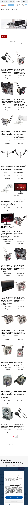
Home (2, 9)
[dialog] (14, 486)
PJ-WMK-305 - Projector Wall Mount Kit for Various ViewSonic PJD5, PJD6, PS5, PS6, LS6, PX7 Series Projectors (7, 203)
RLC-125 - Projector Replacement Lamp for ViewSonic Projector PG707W (7, 333)
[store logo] (3, 5)
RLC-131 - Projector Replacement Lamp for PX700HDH (7, 426)
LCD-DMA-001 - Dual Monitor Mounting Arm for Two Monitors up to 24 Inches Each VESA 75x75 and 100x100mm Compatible (7, 168)
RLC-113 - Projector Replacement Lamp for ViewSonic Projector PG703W (7, 102)
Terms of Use (14, 480)
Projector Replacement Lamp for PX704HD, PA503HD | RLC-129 (20, 393)
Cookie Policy (7, 480)
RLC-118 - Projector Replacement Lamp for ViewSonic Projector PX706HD (20, 234)
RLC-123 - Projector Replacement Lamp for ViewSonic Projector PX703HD (20, 299)
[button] (7, 78)
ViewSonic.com (4, 1)
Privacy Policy (16, 479)
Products (8, 9)
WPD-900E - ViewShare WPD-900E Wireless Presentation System (7, 70)
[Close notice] (22, 473)
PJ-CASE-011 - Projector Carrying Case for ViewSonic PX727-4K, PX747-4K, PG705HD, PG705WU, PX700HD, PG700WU (7, 300)
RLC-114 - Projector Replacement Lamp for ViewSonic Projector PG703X (20, 267)
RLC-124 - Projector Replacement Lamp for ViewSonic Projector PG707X (20, 333)
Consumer (24, 1)
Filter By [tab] (4, 36)
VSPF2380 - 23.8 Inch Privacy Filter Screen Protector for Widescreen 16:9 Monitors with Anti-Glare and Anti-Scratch (7, 235)
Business (18, 1)
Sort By (7, 44)
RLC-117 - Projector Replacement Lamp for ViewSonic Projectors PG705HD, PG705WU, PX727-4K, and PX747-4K (20, 102)
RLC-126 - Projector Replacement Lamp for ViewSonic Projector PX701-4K (7, 363)
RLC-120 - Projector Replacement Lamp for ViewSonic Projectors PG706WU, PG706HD (20, 71)
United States (18, 466)
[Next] (16, 436)
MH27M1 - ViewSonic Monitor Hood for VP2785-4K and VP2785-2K (20, 202)
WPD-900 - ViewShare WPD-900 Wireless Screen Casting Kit (19, 426)
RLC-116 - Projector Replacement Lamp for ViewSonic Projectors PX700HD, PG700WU (7, 134)
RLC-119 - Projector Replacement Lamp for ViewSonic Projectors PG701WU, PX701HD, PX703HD (7, 268)
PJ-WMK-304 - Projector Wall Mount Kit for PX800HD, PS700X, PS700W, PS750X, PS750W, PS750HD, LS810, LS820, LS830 (20, 135)
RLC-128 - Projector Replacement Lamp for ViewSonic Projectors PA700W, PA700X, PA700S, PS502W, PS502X (7, 395)
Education (12, 1)
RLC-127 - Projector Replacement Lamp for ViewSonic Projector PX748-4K (20, 363)
